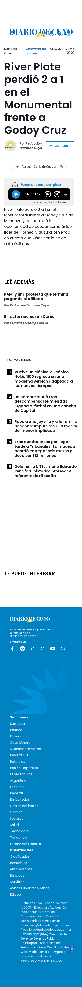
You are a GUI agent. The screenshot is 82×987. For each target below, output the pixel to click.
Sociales (16, 818)
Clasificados (20, 856)
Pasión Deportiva (24, 767)
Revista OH (19, 755)
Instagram (22, 648)
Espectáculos (21, 774)
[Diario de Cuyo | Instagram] (51, 32)
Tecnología (19, 831)
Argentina (18, 780)
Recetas (17, 793)
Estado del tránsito (25, 843)
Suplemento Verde (25, 748)
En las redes (20, 799)
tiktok (32, 648)
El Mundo (17, 786)
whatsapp (62, 648)
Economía (18, 736)
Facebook (12, 648)
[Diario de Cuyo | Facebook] (42, 32)
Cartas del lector (24, 805)
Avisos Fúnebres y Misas (29, 888)
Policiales (17, 761)
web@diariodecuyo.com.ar (40, 921)
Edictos (16, 894)
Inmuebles (18, 862)
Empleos (17, 875)
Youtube (52, 648)
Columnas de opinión (36, 51)
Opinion (16, 812)
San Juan (17, 723)
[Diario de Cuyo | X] (60, 32)
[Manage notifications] (72, 949)
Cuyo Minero (20, 742)
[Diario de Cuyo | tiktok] (69, 32)
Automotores (21, 869)
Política (16, 729)
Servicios (17, 881)
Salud (14, 824)
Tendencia (18, 837)
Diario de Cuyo (10, 51)
